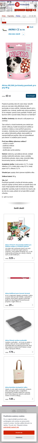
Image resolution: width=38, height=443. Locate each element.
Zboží (24, 16)
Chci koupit (31, 96)
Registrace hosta (19, 10)
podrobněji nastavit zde (11, 427)
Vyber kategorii (23, 34)
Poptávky (11, 16)
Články (18, 16)
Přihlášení (29, 10)
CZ (30, 16)
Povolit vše (19, 432)
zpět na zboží (8, 197)
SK (32, 16)
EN (35, 16)
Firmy (4, 16)
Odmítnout (19, 437)
